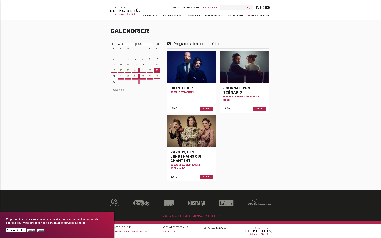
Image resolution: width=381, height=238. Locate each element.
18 (121, 70)
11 (121, 64)
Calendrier (193, 15)
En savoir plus (16, 230)
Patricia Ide (177, 168)
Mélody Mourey (184, 92)
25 (121, 76)
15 (150, 64)
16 (157, 64)
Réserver (206, 109)
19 (128, 70)
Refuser (41, 231)
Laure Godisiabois (185, 164)
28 (121, 53)
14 (143, 64)
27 (114, 53)
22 (150, 70)
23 (157, 70)
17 (114, 70)
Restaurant (235, 15)
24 (114, 76)
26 (128, 76)
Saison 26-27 (150, 15)
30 (135, 53)
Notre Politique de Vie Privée (214, 228)
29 (128, 53)
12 (128, 64)
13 (135, 64)
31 (143, 53)
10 (114, 64)
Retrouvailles (172, 15)
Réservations (213, 15)
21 (143, 70)
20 (135, 70)
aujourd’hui (118, 90)
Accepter (31, 231)
